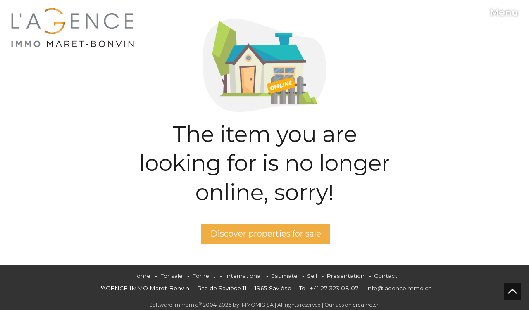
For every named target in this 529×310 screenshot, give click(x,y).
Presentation (345, 275)
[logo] (73, 27)
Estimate (284, 275)
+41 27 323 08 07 (334, 288)
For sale (171, 275)
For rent (203, 275)
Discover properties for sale (265, 234)
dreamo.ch (366, 305)
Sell (312, 275)
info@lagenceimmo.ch (399, 288)
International (243, 275)
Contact (385, 275)
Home (141, 275)
